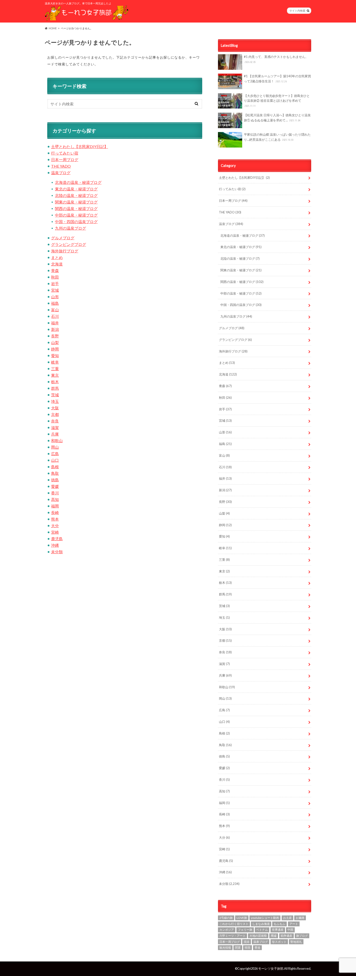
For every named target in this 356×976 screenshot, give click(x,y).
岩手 (55, 283)
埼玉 (55, 401)
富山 (55, 309)
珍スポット (279, 942)
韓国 (247, 947)
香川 (55, 493)
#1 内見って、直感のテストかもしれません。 (276, 59)
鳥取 (55, 473)
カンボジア (226, 929)
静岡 (55, 349)
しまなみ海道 (261, 924)
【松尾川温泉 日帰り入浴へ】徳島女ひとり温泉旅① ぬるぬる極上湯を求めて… (277, 117)
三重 (55, 368)
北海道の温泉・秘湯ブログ (78, 182)
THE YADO (61, 166)
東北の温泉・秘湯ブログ (76, 189)
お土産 (287, 918)
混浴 (246, 942)
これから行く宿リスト (233, 924)
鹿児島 (57, 538)
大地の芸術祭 (258, 935)
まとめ (57, 257)
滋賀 (55, 427)
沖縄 (55, 545)
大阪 (55, 408)
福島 (55, 303)
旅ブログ (302, 935)
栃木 (55, 381)
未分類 (57, 551)
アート (293, 924)
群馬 (55, 388)
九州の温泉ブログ (70, 228)
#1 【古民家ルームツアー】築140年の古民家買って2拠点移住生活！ (277, 78)
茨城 (55, 394)
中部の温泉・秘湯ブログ (76, 215)
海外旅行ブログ (64, 251)
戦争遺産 (286, 935)
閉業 (238, 947)
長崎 (55, 512)
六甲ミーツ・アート (232, 935)
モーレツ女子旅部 (270, 968)
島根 (55, 466)
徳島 (55, 479)
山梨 (55, 342)
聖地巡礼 (296, 942)
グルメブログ (62, 237)
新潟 (55, 329)
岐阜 (55, 362)
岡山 (55, 447)
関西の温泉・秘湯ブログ (76, 208)
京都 (55, 414)
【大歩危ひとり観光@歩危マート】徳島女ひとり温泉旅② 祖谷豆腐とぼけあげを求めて (277, 101)
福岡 (55, 506)
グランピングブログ (68, 244)
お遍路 (300, 918)
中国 (290, 929)
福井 (55, 322)
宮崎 (55, 532)
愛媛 (55, 486)
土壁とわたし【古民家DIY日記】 (79, 146)
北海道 (57, 264)
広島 (55, 453)
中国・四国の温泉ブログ (76, 221)
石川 (55, 316)
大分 (55, 525)
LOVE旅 (242, 918)
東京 (55, 375)
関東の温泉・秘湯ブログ (76, 202)
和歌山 (57, 440)
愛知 (55, 355)
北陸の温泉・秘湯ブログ (76, 195)
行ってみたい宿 (64, 153)
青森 (55, 270)
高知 (55, 499)
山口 (55, 460)
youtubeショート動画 (265, 918)
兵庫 (55, 434)
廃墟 (274, 935)
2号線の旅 (226, 918)
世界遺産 (278, 929)
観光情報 (225, 947)
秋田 (55, 277)
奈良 (55, 421)
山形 (55, 296)
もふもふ (279, 924)
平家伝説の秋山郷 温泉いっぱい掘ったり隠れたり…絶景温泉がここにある (277, 137)
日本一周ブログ (64, 159)
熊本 (55, 519)
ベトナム (262, 929)
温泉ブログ (60, 172)
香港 (257, 947)
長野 (55, 336)
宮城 (55, 290)
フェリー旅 (245, 929)
